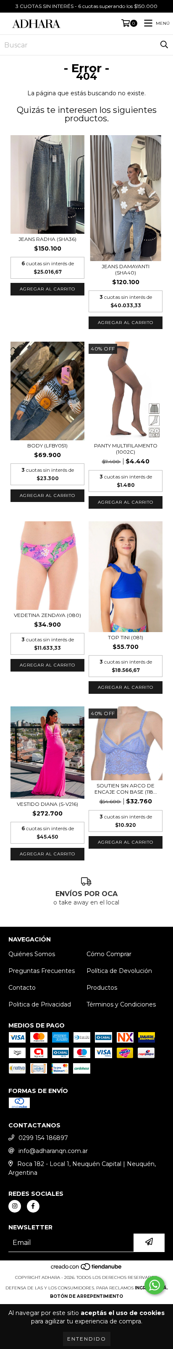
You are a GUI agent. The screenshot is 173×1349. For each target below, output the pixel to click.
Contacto (22, 987)
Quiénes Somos (31, 954)
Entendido (86, 1339)
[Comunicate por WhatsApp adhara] (154, 1285)
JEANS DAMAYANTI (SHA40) (125, 269)
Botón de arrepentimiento (86, 1296)
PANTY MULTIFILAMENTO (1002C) (125, 448)
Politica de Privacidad (39, 1004)
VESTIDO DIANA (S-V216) (47, 804)
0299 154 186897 (43, 1138)
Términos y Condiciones (121, 1004)
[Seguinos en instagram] (14, 1206)
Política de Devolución (119, 971)
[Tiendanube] (86, 1269)
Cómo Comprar (108, 954)
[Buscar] (164, 44)
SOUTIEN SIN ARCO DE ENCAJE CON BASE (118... (125, 788)
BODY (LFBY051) (47, 445)
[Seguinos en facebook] (33, 1206)
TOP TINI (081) (125, 637)
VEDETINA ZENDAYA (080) (47, 615)
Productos (101, 987)
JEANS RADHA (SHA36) (47, 239)
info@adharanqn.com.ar (53, 1151)
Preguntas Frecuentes (41, 971)
